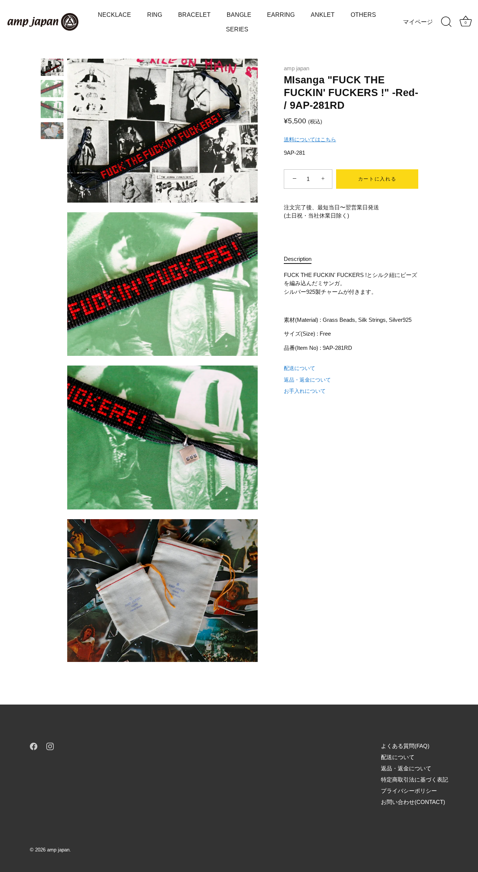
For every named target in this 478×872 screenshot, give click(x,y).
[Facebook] (33, 746)
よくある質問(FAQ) (405, 746)
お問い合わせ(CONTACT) (413, 802)
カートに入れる (377, 179)
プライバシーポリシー (409, 791)
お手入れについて (305, 391)
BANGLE (239, 14)
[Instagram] (50, 746)
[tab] (301, 259)
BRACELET (194, 14)
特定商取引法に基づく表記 (414, 779)
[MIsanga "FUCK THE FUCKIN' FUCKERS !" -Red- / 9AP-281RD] (52, 67)
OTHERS (363, 14)
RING (154, 14)
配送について (299, 368)
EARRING (281, 14)
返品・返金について (307, 380)
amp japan (296, 68)
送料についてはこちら (310, 139)
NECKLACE (114, 14)
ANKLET (323, 14)
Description (297, 259)
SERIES (237, 29)
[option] (52, 68)
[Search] (446, 22)
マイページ (418, 21)
